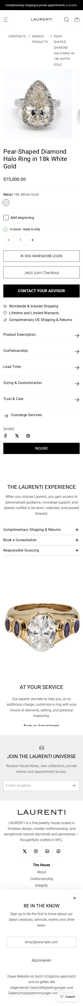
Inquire (41, 448)
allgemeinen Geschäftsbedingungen (38, 988)
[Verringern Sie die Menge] (8, 240)
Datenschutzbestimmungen (29, 993)
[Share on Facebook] (6, 436)
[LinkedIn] (47, 851)
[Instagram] (36, 851)
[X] (24, 851)
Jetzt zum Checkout (41, 272)
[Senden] (74, 785)
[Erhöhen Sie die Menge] (32, 240)
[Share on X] (17, 436)
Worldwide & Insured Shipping (33, 306)
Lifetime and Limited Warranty (34, 313)
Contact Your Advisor (41, 290)
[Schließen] (74, 898)
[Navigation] (6, 19)
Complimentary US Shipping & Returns (40, 320)
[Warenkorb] (76, 19)
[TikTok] (58, 851)
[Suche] (66, 19)
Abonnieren (41, 960)
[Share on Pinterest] (28, 436)
